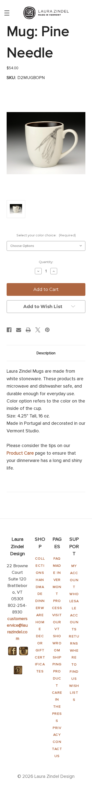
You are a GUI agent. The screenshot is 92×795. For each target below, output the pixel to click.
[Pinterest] (47, 329)
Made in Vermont (57, 580)
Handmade (40, 587)
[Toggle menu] (6, 13)
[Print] (28, 329)
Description (46, 353)
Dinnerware (40, 608)
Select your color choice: (46, 235)
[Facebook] (9, 329)
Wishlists (74, 693)
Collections (40, 565)
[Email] (18, 329)
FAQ (57, 558)
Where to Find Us (74, 664)
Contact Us (57, 749)
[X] (37, 329)
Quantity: (46, 262)
